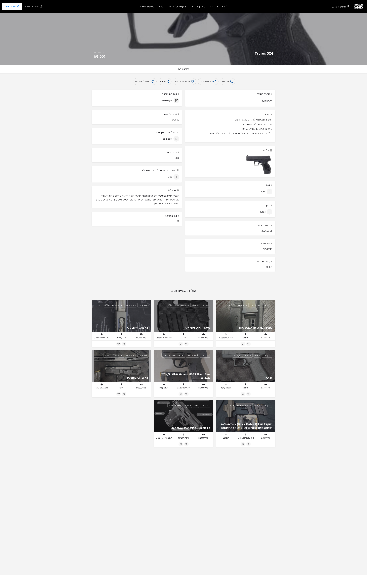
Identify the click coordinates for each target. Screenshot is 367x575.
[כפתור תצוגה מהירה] (248, 344)
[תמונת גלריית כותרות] (183, 32)
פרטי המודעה (184, 69)
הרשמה (28, 6)
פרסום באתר (10, 6)
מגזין (161, 6)
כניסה (36, 6)
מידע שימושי (148, 6)
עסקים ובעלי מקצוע (177, 6)
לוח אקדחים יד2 (219, 6)
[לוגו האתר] (358, 6)
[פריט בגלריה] (258, 164)
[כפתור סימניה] (243, 344)
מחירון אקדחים (198, 6)
